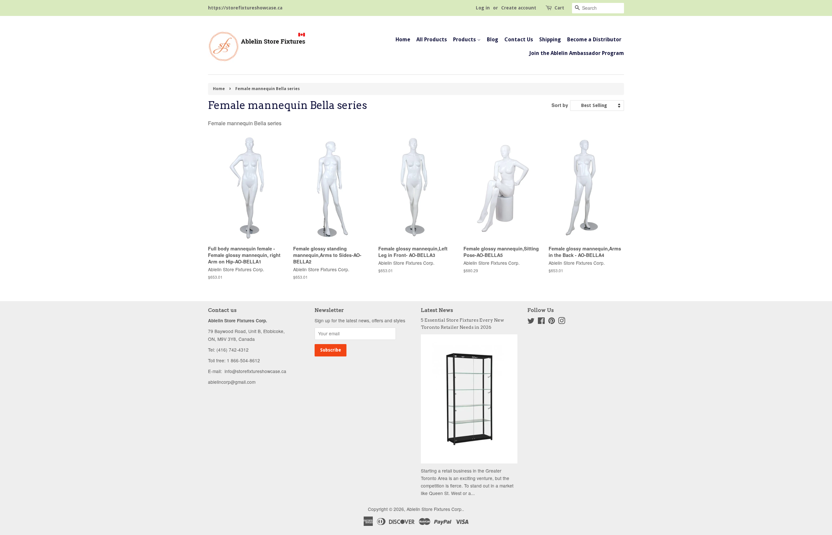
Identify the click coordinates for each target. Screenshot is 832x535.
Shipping (550, 39)
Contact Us (518, 39)
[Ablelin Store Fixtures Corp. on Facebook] (541, 321)
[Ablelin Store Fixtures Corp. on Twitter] (531, 321)
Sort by (560, 105)
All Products (431, 39)
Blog (492, 39)
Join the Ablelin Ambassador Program (576, 53)
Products (465, 39)
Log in (483, 7)
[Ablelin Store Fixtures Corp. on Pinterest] (551, 321)
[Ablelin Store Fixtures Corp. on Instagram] (561, 321)
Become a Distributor (594, 39)
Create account (518, 7)
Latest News (437, 310)
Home (403, 39)
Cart (559, 7)
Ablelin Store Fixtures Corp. (435, 509)
